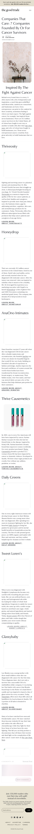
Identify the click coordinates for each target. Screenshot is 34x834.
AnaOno (25, 356)
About (8, 822)
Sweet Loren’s (12, 616)
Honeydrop (11, 290)
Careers (26, 822)
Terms (25, 824)
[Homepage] (10, 10)
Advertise (16, 822)
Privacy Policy (14, 824)
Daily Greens (13, 525)
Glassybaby (6, 697)
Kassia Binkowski (9, 37)
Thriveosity (6, 194)
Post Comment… (23, 780)
